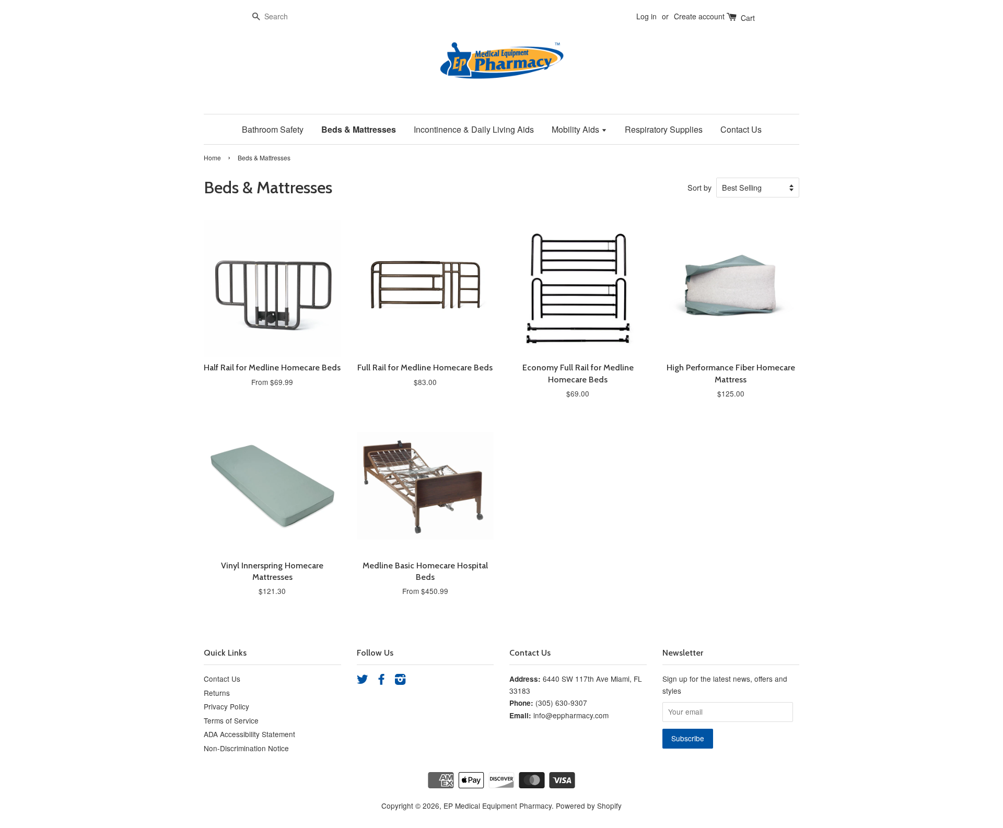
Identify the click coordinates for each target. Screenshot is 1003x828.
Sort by (699, 187)
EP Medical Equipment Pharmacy (498, 805)
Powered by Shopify (589, 805)
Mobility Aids (576, 129)
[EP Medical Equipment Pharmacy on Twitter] (362, 680)
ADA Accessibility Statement (249, 734)
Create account (699, 16)
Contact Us (741, 129)
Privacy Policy (226, 706)
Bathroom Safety (273, 129)
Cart (747, 18)
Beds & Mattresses (358, 129)
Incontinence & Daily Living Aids (474, 129)
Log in (646, 16)
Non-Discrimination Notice (246, 748)
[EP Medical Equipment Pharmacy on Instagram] (400, 680)
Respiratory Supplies (664, 129)
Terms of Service (231, 720)
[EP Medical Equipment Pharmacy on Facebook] (381, 680)
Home (212, 157)
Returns (217, 692)
